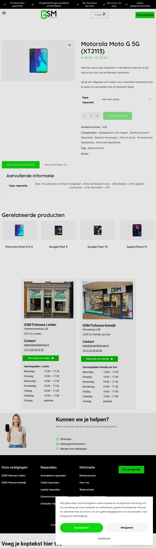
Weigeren (127, 527)
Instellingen (104, 538)
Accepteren (81, 527)
